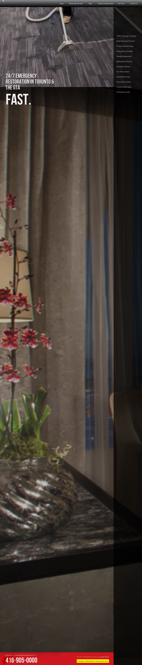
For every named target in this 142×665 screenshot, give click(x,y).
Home (62, 3)
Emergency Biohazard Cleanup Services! (92, 661)
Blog (90, 3)
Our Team (121, 3)
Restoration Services (76, 3)
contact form (104, 657)
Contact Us (133, 3)
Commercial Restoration (106, 3)
